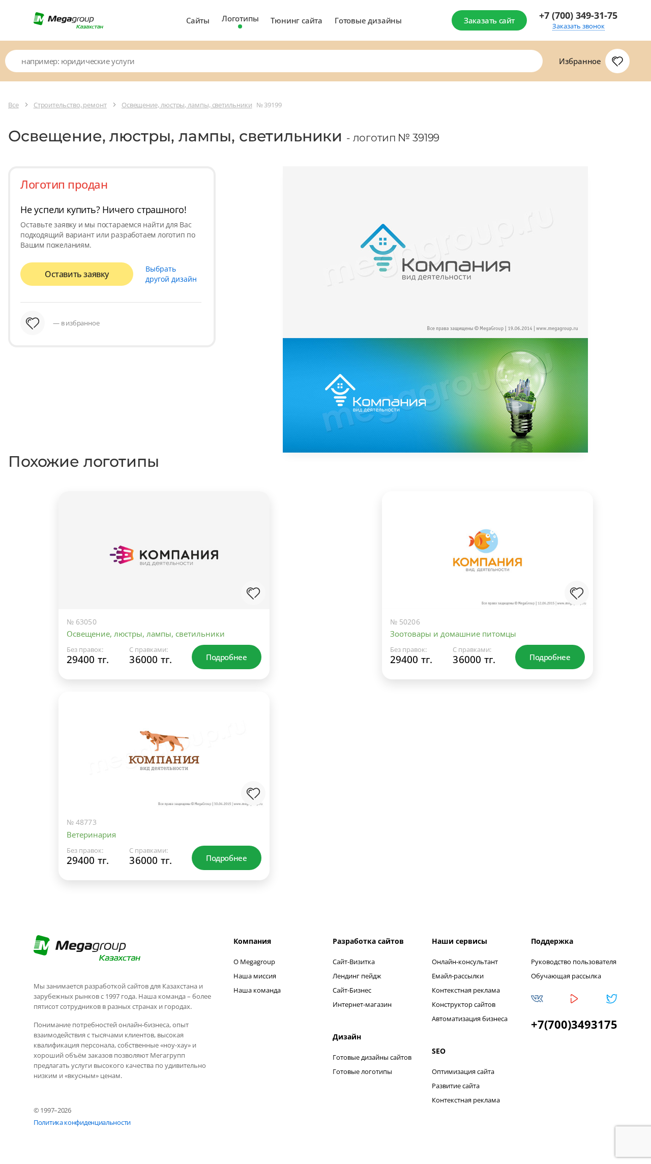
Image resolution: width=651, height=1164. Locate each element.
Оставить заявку (77, 274)
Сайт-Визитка (354, 961)
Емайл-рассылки (458, 975)
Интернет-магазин (362, 1004)
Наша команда (257, 990)
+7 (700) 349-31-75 (578, 15)
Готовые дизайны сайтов (372, 1057)
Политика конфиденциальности (82, 1122)
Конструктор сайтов (463, 1004)
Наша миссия (254, 975)
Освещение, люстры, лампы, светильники (146, 634)
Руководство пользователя (573, 961)
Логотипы (240, 18)
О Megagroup (254, 961)
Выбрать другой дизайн (171, 274)
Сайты (198, 20)
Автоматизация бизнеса (470, 1018)
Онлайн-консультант (465, 961)
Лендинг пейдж (357, 975)
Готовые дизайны (368, 20)
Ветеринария (91, 834)
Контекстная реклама (466, 990)
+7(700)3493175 (574, 1024)
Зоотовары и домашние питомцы (453, 634)
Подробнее (226, 657)
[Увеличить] (251, 567)
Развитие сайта (456, 1085)
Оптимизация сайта (463, 1071)
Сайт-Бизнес (352, 990)
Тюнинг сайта (296, 20)
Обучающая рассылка (566, 975)
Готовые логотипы (362, 1071)
